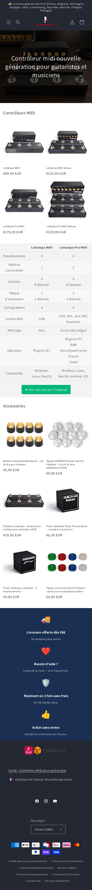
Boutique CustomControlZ (32, 861)
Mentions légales (66, 867)
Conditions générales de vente (36, 867)
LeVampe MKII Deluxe (58, 167)
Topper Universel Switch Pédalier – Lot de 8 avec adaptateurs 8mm (66, 589)
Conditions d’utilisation (66, 874)
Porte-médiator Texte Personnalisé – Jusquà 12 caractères (66, 528)
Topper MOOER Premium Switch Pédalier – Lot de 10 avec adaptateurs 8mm (64, 464)
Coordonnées (33, 880)
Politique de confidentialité (67, 861)
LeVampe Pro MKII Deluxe (61, 226)
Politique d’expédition (57, 880)
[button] (8, 22)
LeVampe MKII (11, 167)
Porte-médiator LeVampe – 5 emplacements (20, 589)
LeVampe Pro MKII (14, 226)
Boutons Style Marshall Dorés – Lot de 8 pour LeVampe (23, 462)
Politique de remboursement (32, 874)
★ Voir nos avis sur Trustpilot (46, 390)
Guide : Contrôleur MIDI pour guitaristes (37, 770)
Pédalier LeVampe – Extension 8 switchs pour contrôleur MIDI (22, 528)
